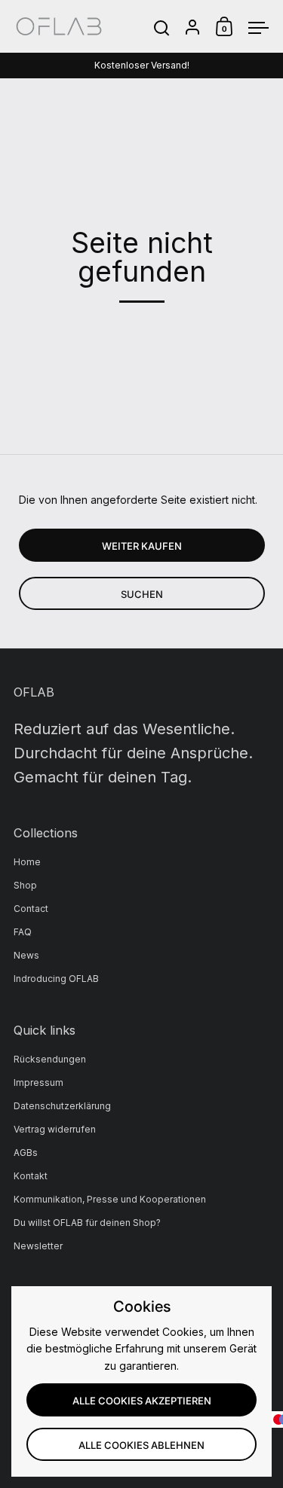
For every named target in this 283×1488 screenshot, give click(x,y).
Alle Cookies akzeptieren (141, 1401)
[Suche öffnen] (162, 28)
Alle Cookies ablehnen (141, 1445)
